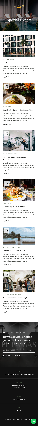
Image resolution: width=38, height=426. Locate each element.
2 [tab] (20, 54)
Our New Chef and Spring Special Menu (18, 110)
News (4, 59)
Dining (5, 106)
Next (32, 46)
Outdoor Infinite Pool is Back (14, 251)
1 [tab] (18, 54)
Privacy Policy (17, 355)
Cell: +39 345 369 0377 (19, 385)
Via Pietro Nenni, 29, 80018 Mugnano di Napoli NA (19, 374)
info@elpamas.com (19, 399)
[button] (33, 421)
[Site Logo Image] (19, 6)
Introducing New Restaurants (14, 207)
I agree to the (13, 355)
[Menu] (3, 5)
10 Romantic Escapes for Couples (15, 298)
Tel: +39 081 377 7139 (19, 388)
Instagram (20, 410)
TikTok (17, 410)
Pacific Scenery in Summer (13, 63)
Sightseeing (10, 59)
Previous (6, 46)
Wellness (14, 154)
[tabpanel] (19, 46)
